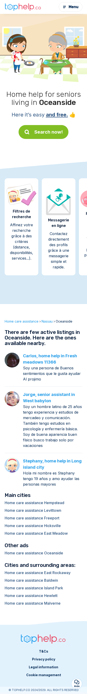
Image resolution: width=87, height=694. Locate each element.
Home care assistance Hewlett (31, 595)
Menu (73, 7)
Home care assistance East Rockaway (38, 572)
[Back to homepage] (23, 7)
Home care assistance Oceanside (34, 553)
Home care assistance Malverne (33, 603)
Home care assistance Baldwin (31, 580)
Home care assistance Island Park (34, 588)
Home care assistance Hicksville (33, 525)
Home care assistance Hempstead (34, 502)
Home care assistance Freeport (32, 518)
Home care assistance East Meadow (36, 533)
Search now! (48, 132)
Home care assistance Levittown (33, 510)
